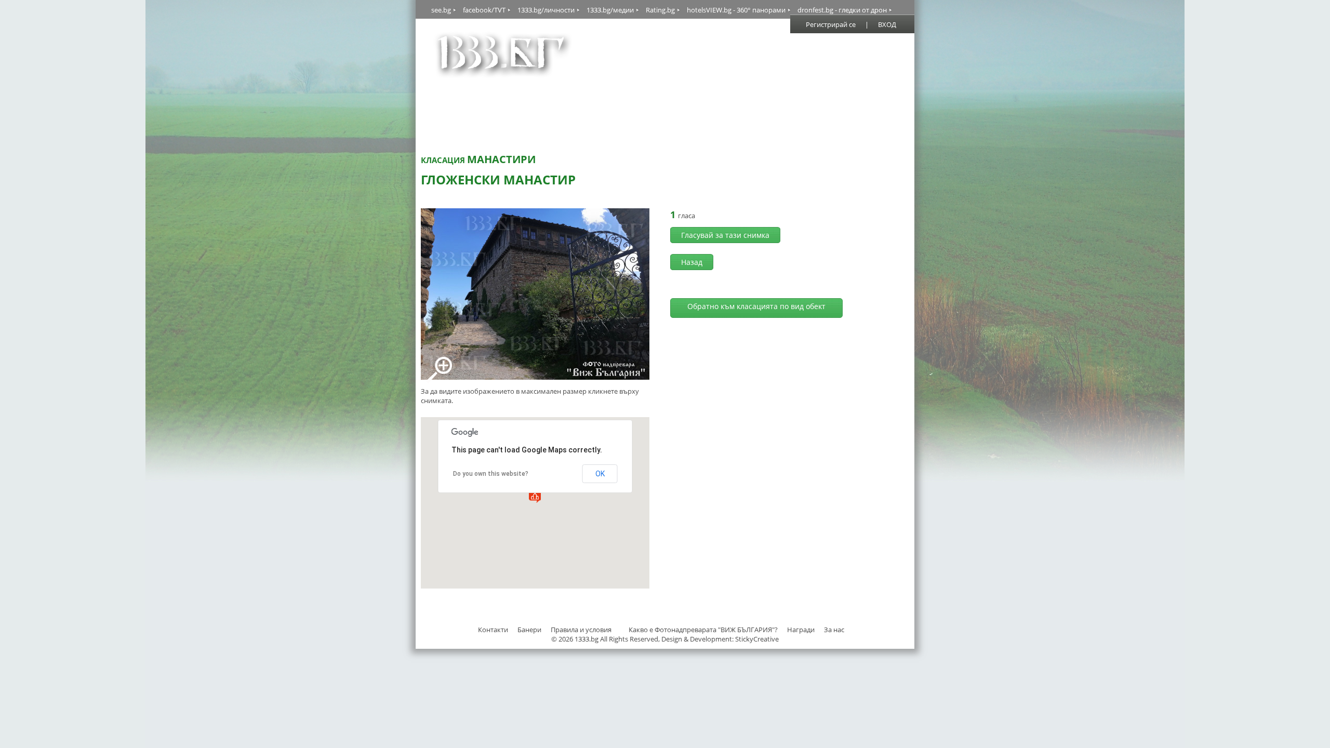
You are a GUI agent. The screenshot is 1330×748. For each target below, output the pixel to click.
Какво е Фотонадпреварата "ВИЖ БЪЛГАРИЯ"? (703, 629)
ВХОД (887, 24)
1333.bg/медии (610, 10)
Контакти (493, 629)
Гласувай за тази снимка (725, 235)
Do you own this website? (490, 473)
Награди (801, 629)
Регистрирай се (831, 24)
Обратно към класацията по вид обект (756, 306)
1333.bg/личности (546, 10)
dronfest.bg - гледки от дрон (842, 10)
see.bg (441, 10)
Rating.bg (660, 10)
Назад (691, 262)
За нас (834, 629)
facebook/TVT (484, 10)
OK (600, 474)
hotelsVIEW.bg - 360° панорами (736, 10)
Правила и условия (581, 629)
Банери (530, 629)
